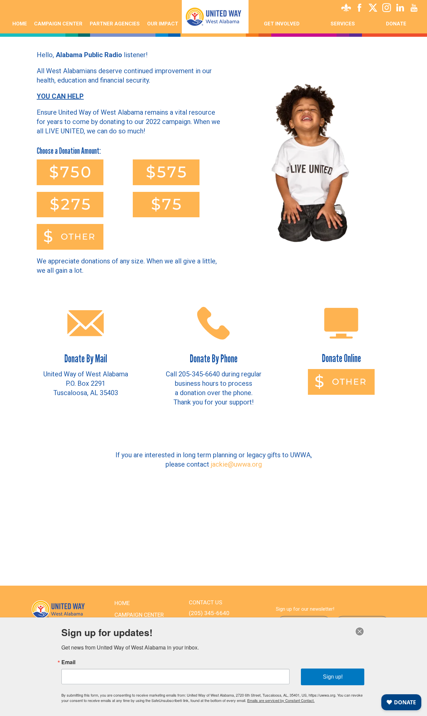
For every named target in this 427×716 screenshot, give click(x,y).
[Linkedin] (400, 9)
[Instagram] (386, 9)
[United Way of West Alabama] (215, 16)
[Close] (360, 631)
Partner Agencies (115, 24)
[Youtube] (414, 9)
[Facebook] (359, 9)
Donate (396, 24)
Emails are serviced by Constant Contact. (281, 700)
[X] (373, 9)
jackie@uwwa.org (236, 464)
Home (19, 24)
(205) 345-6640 (209, 613)
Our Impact (162, 24)
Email (68, 662)
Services (343, 24)
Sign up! (333, 677)
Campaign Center (58, 24)
